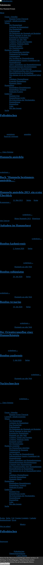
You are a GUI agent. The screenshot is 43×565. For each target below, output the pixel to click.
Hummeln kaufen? (16, 46)
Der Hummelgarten (16, 48)
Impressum (4, 541)
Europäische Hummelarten (18, 38)
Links (11, 106)
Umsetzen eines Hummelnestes (20, 69)
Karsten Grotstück (22, 518)
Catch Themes (22, 556)
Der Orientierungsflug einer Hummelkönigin (25, 71)
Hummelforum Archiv (17, 98)
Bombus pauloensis (11, 355)
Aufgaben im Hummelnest (18, 27)
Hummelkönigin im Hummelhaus (21, 73)
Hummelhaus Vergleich (17, 90)
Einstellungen (5, 564)
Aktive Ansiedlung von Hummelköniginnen (25, 65)
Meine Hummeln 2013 (22, 219)
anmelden (27, 134)
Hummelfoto (13, 104)
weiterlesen (5, 172)
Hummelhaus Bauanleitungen (20, 87)
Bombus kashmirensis (13, 243)
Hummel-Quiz (14, 96)
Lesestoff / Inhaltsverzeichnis (15, 21)
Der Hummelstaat (15, 25)
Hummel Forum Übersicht (18, 19)
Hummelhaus (9, 85)
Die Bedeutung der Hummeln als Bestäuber (25, 33)
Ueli (12, 518)
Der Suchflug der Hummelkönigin (21, 58)
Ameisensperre (14, 56)
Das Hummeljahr (15, 29)
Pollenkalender (14, 31)
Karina (2, 518)
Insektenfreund (5, 520)
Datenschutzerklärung (17, 553)
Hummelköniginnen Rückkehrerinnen (23, 67)
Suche (7, 110)
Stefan (28, 200)
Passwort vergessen (11, 136)
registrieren (11, 134)
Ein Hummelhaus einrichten (19, 52)
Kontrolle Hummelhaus (17, 81)
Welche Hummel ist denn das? (20, 35)
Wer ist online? (5, 526)
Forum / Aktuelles (11, 17)
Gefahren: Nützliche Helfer (19, 44)
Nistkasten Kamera (16, 92)
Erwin (14, 520)
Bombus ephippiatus (12, 271)
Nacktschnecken (9, 383)
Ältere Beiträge (6, 152)
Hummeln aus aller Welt (18, 40)
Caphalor (32, 518)
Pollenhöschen (5, 5)
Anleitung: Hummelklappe (18, 79)
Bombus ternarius (10, 301)
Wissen (7, 23)
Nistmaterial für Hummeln (18, 54)
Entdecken (8, 94)
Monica (22, 524)
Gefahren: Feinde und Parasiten (20, 42)
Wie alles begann (15, 108)
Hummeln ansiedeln (12, 156)
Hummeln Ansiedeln (12, 50)
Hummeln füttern (15, 83)
